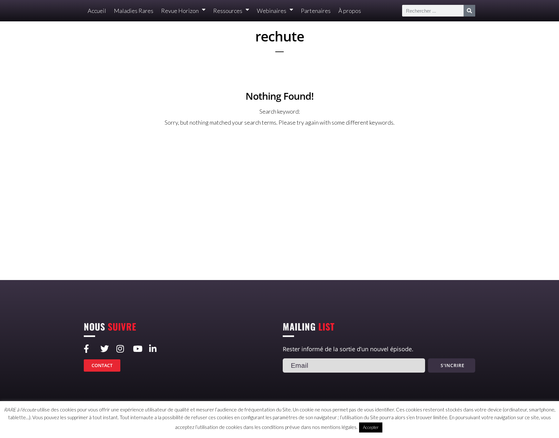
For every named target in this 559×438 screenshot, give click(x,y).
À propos (349, 10)
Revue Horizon (180, 10)
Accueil (97, 10)
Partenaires (316, 10)
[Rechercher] (469, 11)
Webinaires (271, 10)
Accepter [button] (370, 427)
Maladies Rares (133, 10)
